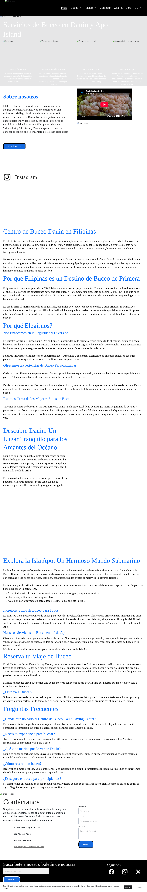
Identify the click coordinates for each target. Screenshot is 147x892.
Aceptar (128, 887)
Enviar (86, 844)
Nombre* (82, 807)
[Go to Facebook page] (112, 871)
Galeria (118, 7)
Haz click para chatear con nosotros (29, 846)
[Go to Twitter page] (138, 871)
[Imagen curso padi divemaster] (104, 463)
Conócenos (14, 146)
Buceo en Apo (127, 69)
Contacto (105, 7)
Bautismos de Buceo (53, 69)
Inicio (64, 7)
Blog (128, 7)
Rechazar (139, 887)
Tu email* (82, 817)
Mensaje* (82, 827)
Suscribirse (11, 879)
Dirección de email (10, 867)
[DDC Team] (104, 145)
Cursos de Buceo (17, 69)
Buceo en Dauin (91, 69)
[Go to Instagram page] (7, 177)
